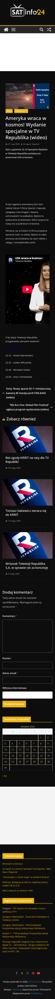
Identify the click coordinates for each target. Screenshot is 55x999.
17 (5, 755)
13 (27, 749)
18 (13, 755)
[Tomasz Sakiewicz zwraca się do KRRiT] (27, 481)
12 (20, 749)
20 (27, 755)
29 (41, 761)
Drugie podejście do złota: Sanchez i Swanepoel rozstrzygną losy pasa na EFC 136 (25, 948)
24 (5, 761)
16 (48, 749)
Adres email (10, 673)
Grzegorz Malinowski (13, 916)
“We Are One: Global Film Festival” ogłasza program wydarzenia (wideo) (27, 407)
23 (48, 755)
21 (34, 755)
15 (41, 749)
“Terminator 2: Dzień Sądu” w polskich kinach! (25, 877)
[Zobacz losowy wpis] (49, 29)
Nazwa (7, 658)
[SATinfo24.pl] (6, 29)
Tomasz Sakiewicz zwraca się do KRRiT (26, 513)
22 (41, 755)
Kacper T (6, 933)
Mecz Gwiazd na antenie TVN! (17, 890)
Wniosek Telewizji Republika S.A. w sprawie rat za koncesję (27, 566)
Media (9, 111)
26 (20, 761)
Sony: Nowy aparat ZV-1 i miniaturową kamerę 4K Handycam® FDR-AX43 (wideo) (28, 393)
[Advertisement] (27, 52)
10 (5, 749)
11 (13, 749)
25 (13, 761)
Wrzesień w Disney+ (12, 863)
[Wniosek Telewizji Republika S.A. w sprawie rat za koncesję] (27, 534)
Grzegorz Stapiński (31, 144)
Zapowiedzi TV (21, 111)
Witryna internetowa (14, 688)
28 (34, 761)
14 (34, 749)
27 (27, 761)
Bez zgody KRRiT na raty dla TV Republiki (27, 460)
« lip (4, 775)
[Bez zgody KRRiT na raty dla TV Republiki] (27, 428)
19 (20, 755)
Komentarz (9, 616)
